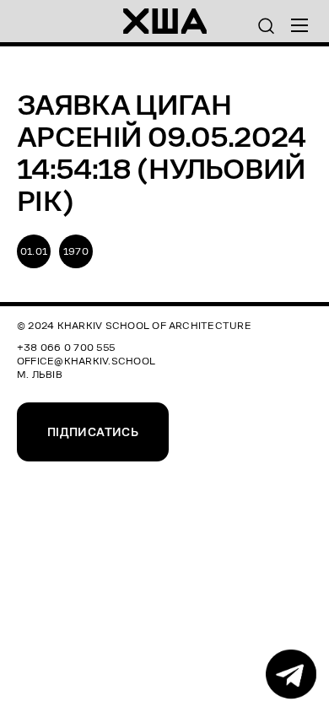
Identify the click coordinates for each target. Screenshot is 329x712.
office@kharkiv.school (86, 360)
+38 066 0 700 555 (66, 347)
